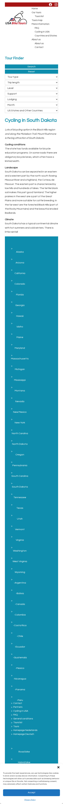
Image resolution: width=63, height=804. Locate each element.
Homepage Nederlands (25, 730)
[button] (58, 767)
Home (35, 8)
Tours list (39, 16)
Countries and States (46, 36)
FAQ (37, 28)
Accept (31, 792)
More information (40, 24)
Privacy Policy (30, 800)
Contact (39, 47)
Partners (17, 707)
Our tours (36, 12)
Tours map (37, 20)
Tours (16, 726)
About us (36, 39)
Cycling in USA (42, 32)
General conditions (23, 719)
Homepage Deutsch (23, 734)
